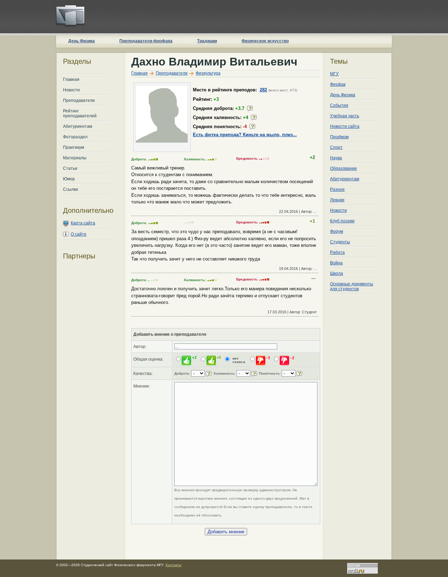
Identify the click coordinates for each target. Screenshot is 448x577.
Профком (339, 136)
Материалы (74, 157)
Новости (71, 90)
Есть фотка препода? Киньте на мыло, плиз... (245, 134)
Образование (343, 168)
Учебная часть (344, 115)
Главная (71, 79)
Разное (337, 189)
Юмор (69, 178)
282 (263, 89)
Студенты (340, 241)
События (339, 105)
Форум (336, 231)
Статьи (70, 168)
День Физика (81, 41)
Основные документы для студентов (351, 286)
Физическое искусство (265, 41)
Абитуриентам (77, 126)
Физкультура (208, 73)
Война (336, 262)
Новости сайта (344, 126)
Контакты (173, 565)
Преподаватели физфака (146, 41)
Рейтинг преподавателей (80, 113)
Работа (337, 252)
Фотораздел (75, 136)
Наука (336, 157)
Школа (336, 273)
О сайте (78, 234)
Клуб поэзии (342, 220)
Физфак (337, 84)
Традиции (207, 41)
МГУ (334, 73)
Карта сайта (83, 223)
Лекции (337, 199)
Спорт (336, 147)
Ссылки (70, 189)
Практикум (73, 147)
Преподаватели (79, 100)
